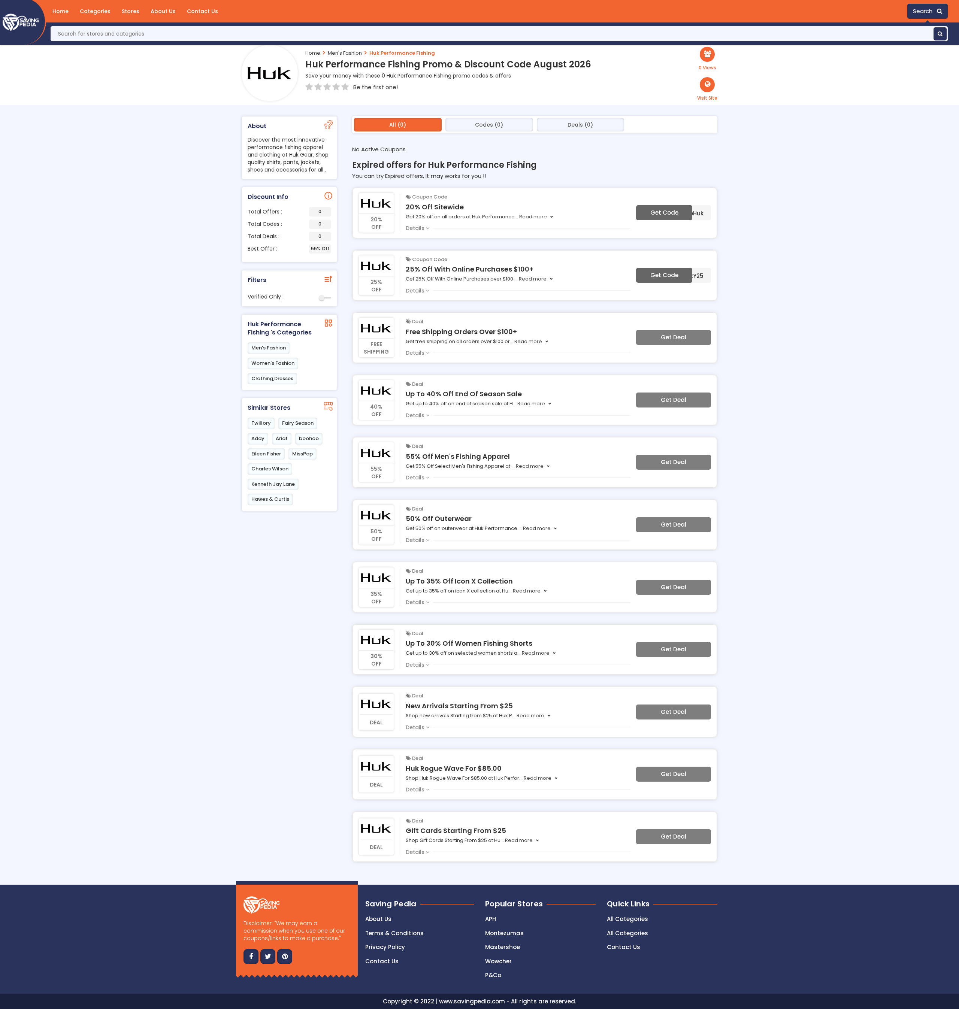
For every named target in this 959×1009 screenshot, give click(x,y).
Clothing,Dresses (272, 378)
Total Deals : (284, 236)
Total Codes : (284, 224)
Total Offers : (284, 211)
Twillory (261, 423)
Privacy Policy (385, 947)
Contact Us (202, 11)
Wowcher (498, 961)
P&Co (493, 975)
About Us (163, 11)
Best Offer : (288, 248)
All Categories (627, 919)
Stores (130, 11)
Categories (95, 11)
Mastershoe (502, 947)
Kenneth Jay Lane (273, 484)
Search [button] (925, 11)
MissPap (302, 453)
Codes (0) (489, 124)
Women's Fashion (272, 363)
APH (490, 919)
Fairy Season (298, 423)
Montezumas (504, 933)
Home (60, 11)
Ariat (282, 438)
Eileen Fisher (266, 453)
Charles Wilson (269, 468)
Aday (257, 438)
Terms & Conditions (394, 933)
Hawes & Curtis (270, 499)
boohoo (309, 438)
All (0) (397, 124)
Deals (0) (580, 124)
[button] (707, 89)
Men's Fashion (345, 53)
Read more (533, 216)
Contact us (382, 961)
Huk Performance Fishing (402, 53)
